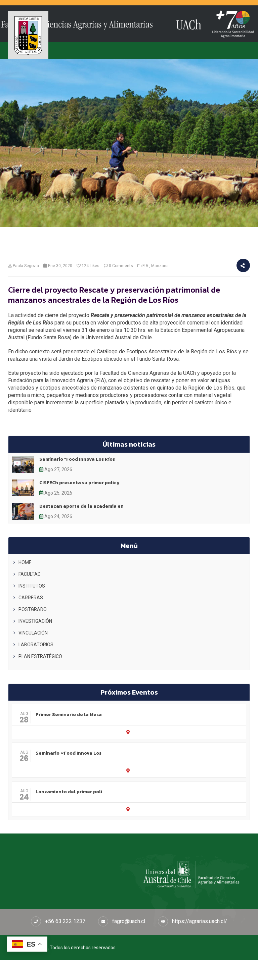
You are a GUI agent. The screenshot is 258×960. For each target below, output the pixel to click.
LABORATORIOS (35, 644)
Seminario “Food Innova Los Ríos (77, 459)
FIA (145, 265)
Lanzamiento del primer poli (69, 791)
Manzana (160, 265)
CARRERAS (30, 597)
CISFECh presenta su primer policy (79, 482)
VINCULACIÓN (33, 633)
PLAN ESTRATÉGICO (40, 656)
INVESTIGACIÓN (35, 621)
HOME (25, 562)
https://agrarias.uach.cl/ (199, 921)
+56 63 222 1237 (65, 921)
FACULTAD (29, 574)
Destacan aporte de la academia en (81, 506)
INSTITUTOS (31, 586)
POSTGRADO (32, 609)
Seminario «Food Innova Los (68, 753)
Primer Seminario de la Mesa (69, 714)
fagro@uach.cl (128, 921)
